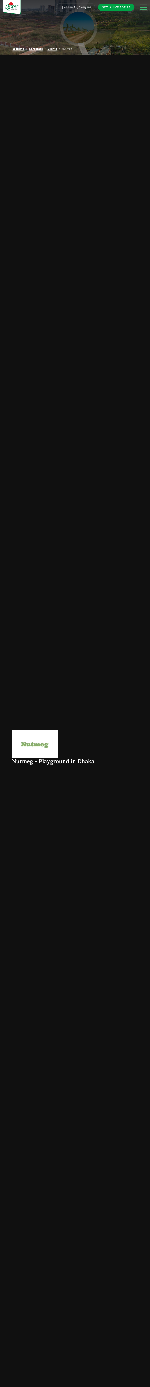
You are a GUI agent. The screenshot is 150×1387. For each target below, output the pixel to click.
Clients (52, 48)
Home (20, 48)
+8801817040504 (77, 7)
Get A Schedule (116, 7)
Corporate (36, 48)
